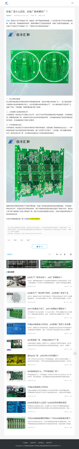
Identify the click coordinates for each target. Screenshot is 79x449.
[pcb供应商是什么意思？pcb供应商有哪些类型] (16, 407)
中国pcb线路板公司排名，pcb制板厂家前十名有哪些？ (49, 324)
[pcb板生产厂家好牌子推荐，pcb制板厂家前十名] (16, 297)
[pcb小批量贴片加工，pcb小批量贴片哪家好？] (16, 313)
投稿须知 (41, 442)
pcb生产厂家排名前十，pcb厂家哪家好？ (45, 277)
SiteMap (37, 446)
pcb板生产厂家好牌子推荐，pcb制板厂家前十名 (48, 292)
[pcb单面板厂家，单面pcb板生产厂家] (16, 344)
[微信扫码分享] (57, 254)
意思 (22, 240)
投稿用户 (9, 15)
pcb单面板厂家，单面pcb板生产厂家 (43, 339)
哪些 (15, 240)
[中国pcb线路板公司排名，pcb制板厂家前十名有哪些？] (16, 329)
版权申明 (49, 442)
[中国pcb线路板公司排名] (16, 391)
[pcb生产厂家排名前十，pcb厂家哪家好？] (16, 282)
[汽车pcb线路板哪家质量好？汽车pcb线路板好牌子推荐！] (16, 422)
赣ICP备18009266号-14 (53, 446)
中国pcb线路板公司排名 (38, 387)
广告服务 (25, 442)
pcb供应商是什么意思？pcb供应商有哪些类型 (47, 402)
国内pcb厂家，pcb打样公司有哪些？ (43, 355)
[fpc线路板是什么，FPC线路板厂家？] (16, 376)
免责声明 (33, 442)
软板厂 (8, 20)
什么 (9, 240)
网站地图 (43, 446)
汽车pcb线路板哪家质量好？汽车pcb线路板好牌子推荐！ (50, 418)
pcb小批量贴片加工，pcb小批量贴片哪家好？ (47, 308)
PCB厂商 (33, 15)
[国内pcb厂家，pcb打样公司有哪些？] (16, 360)
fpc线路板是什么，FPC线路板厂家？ (43, 371)
